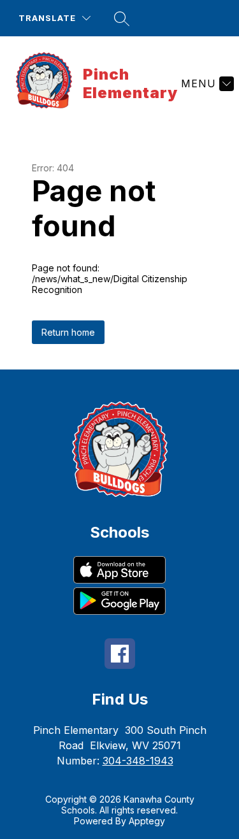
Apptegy (147, 820)
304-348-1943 (138, 760)
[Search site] (121, 18)
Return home (68, 332)
